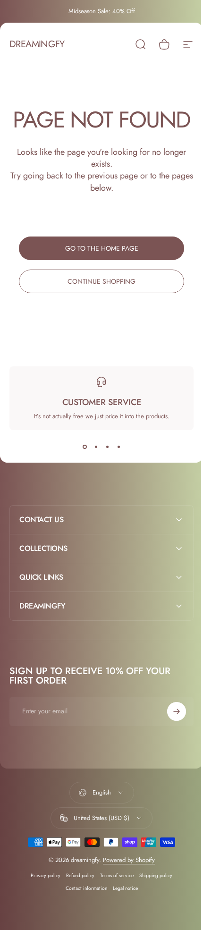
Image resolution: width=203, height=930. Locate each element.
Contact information (82, 910)
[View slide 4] (118, 447)
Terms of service (113, 898)
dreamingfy (36, 44)
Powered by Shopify (125, 882)
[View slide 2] (96, 447)
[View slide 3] (107, 447)
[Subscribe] (169, 734)
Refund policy (77, 898)
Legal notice (121, 910)
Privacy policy (42, 898)
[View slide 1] (84, 447)
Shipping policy (152, 898)
